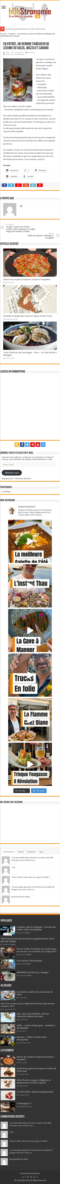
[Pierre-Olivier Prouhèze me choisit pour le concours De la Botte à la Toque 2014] (8, 952)
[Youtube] (38, 444)
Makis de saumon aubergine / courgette (41, 236)
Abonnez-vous (12, 473)
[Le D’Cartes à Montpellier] (8, 964)
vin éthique (6, 491)
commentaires (9, 852)
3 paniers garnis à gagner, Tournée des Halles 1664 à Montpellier (36, 928)
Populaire (31, 852)
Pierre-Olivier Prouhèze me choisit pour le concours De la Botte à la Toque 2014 (37, 950)
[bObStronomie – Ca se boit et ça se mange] (30, 11)
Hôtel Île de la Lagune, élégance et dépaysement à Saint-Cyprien (34, 1081)
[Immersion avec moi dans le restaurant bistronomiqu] (30, 630)
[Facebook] (22, 444)
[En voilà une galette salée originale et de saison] (30, 541)
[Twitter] (27, 444)
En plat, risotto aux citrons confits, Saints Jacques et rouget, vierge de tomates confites (20, 228)
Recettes (12, 34)
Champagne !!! (24, 1103)
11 (31, 955)
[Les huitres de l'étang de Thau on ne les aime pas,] (30, 585)
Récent (21, 852)
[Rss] (17, 444)
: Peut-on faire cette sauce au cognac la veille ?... (31, 877)
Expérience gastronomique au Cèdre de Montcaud (25, 29)
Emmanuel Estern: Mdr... (21, 897)
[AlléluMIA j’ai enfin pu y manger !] (8, 976)
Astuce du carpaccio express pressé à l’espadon (26, 279)
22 (29, 933)
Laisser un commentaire (15, 54)
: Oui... (13, 867)
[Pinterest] (32, 444)
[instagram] (43, 444)
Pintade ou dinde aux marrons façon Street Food (27, 316)
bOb (7, 53)
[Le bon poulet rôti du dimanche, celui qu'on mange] (30, 719)
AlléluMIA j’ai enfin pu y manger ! (33, 972)
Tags (41, 852)
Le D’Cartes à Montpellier (29, 960)
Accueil (3, 34)
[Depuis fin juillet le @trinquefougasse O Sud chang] (30, 764)
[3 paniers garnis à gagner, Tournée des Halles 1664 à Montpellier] (8, 931)
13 (15, 944)
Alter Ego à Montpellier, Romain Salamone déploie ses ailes (33, 1015)
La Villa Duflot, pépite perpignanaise (35, 1091)
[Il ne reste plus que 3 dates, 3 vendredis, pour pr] (30, 675)
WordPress (35, 1173)
